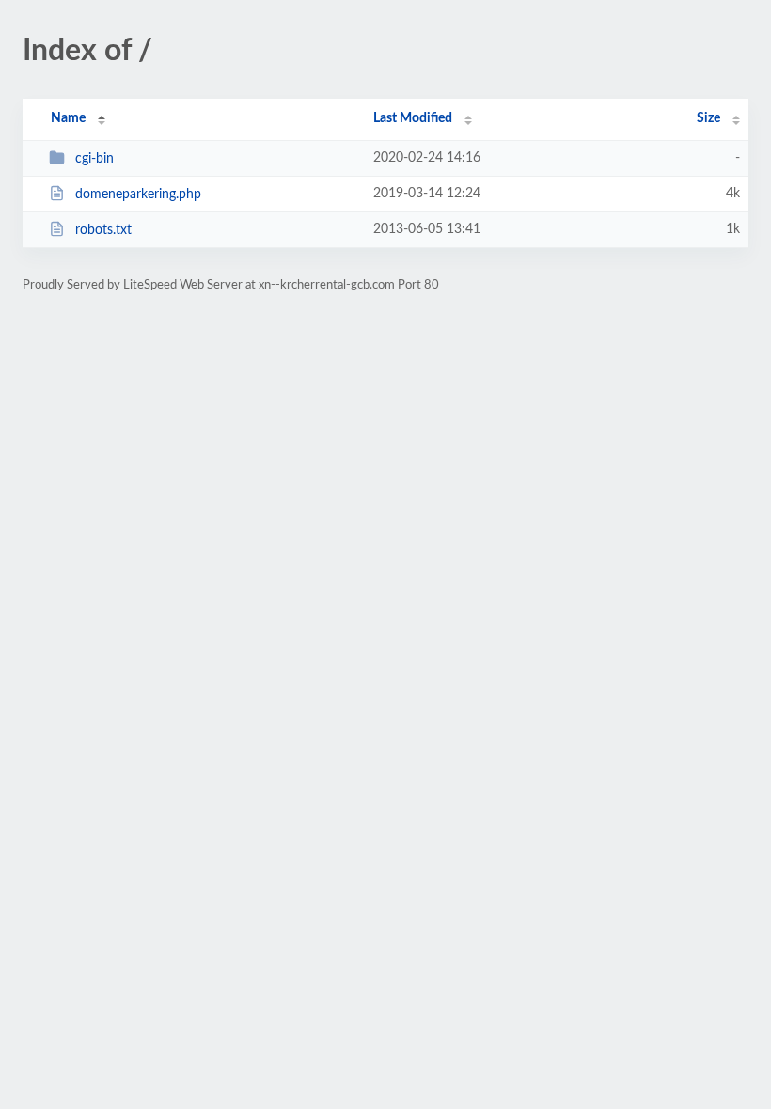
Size (708, 118)
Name (68, 118)
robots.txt (103, 230)
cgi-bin (94, 158)
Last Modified (412, 118)
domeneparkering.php (138, 194)
